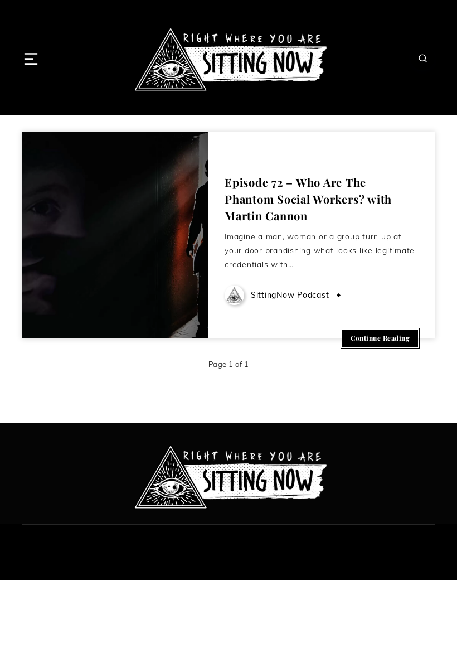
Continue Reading (380, 337)
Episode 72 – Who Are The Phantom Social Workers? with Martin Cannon (308, 199)
